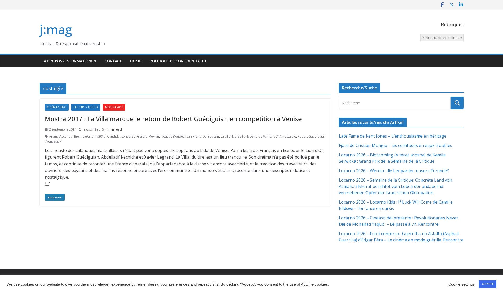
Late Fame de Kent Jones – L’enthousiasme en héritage (392, 136)
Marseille (238, 136)
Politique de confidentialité (178, 60)
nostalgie (289, 136)
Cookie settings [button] (461, 284)
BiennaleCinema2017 (90, 136)
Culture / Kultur (85, 107)
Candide (113, 136)
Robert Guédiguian (312, 136)
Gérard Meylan (148, 136)
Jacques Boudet (172, 136)
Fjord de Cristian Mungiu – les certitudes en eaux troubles (395, 145)
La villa (226, 136)
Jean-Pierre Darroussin (202, 136)
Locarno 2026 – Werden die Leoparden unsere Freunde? (394, 170)
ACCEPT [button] (487, 284)
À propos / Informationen (70, 60)
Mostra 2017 (114, 107)
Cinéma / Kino (57, 107)
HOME (135, 60)
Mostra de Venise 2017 (264, 136)
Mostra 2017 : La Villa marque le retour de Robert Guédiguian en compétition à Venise (173, 118)
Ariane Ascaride (61, 136)
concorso (128, 136)
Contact (113, 60)
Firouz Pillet (91, 129)
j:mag (56, 29)
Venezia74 (54, 141)
